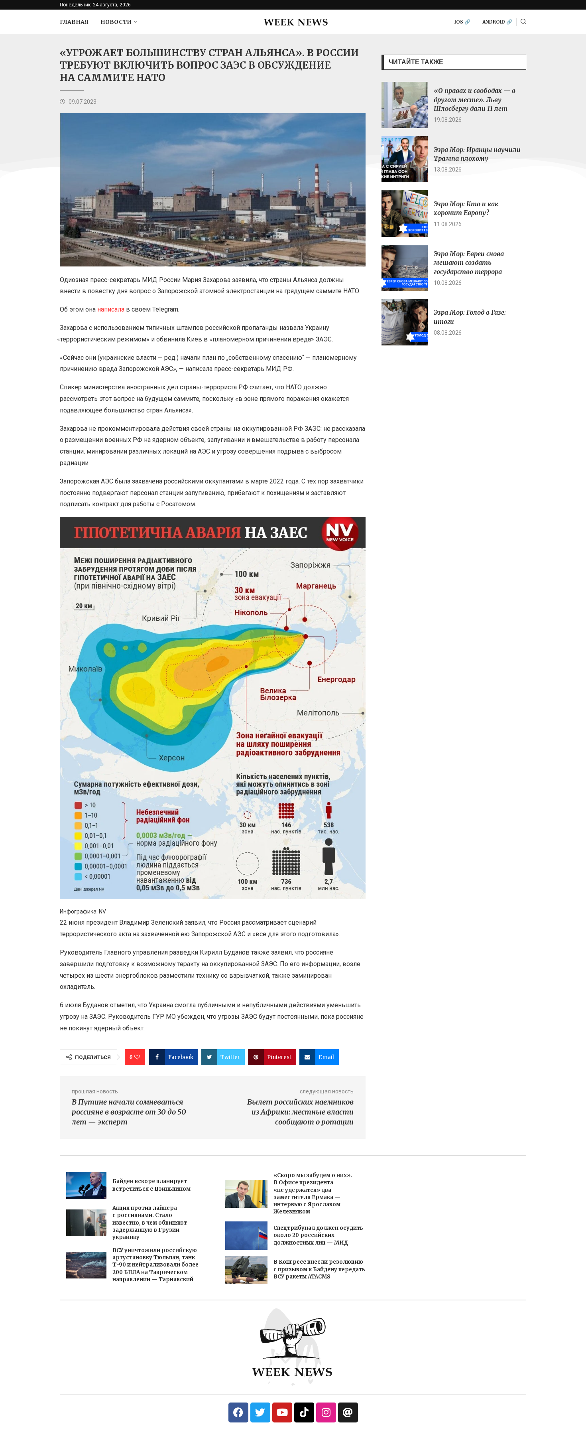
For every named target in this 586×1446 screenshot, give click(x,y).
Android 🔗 (497, 22)
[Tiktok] (304, 1412)
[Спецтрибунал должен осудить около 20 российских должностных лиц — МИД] (246, 1235)
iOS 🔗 (462, 22)
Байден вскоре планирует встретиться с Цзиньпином (151, 1185)
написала (110, 309)
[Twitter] (260, 1412)
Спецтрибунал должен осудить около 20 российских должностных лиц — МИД (318, 1235)
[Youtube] (282, 1412)
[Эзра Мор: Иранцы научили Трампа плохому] (404, 159)
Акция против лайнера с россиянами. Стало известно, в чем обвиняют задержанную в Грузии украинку (149, 1223)
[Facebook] (238, 1412)
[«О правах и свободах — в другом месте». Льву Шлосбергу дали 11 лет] (404, 105)
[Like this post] (137, 1057)
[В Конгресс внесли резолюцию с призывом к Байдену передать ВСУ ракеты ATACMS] (246, 1270)
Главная (74, 22)
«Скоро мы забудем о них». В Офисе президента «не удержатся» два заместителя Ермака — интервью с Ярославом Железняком (312, 1193)
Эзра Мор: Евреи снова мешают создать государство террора (469, 263)
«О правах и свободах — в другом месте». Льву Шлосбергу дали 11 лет (474, 99)
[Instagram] (326, 1412)
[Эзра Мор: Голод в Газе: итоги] (404, 322)
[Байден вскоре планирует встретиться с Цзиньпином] (86, 1185)
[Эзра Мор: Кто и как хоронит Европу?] (404, 213)
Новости (116, 22)
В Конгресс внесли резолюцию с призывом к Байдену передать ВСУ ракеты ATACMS (319, 1269)
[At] (348, 1412)
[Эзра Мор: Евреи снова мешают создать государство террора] (404, 268)
